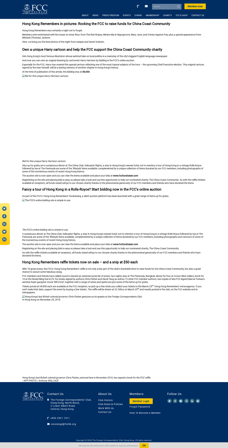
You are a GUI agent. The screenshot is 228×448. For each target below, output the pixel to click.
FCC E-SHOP (182, 15)
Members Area (195, 6)
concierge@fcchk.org (63, 424)
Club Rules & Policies (110, 404)
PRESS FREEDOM (110, 15)
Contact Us (104, 412)
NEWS (95, 15)
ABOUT (85, 15)
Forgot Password (140, 406)
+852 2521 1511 (60, 418)
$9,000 (86, 71)
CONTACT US (197, 15)
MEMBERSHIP (152, 15)
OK (144, 445)
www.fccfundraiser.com (125, 175)
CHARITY (167, 15)
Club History (105, 400)
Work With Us (106, 408)
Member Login (141, 401)
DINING (138, 15)
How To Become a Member (145, 413)
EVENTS (127, 15)
